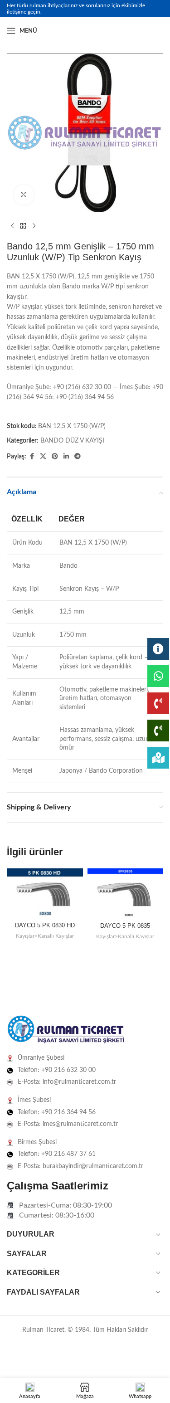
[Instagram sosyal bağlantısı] (146, 30)
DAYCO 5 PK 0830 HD (45, 925)
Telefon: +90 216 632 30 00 (57, 1070)
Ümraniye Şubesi (41, 1058)
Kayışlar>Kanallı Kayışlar (45, 936)
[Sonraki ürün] (34, 226)
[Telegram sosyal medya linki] (77, 456)
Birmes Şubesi (37, 1142)
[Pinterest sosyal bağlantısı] (55, 456)
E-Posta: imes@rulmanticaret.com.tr (68, 1124)
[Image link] (66, 1030)
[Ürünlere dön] (23, 226)
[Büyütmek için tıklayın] (24, 195)
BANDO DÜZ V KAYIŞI (72, 441)
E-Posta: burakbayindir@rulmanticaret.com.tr (80, 1166)
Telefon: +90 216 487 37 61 (57, 1154)
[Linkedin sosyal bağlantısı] (157, 30)
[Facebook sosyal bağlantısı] (136, 30)
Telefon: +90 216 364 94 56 (57, 1112)
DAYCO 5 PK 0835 (125, 926)
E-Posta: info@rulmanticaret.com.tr (67, 1082)
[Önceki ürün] (12, 226)
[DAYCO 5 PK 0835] (125, 893)
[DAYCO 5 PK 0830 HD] (45, 893)
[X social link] (43, 456)
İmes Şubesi (34, 1100)
